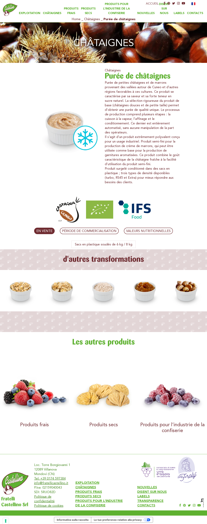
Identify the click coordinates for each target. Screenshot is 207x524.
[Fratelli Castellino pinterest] (168, 3)
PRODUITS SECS (88, 496)
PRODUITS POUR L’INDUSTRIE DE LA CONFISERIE (116, 9)
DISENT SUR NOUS (164, 9)
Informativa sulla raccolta (72, 519)
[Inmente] (202, 503)
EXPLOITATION (29, 13)
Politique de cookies (48, 506)
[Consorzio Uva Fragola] (158, 469)
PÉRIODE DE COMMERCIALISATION (89, 231)
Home (76, 19)
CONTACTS (195, 13)
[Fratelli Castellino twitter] (173, 3)
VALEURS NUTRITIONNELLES (148, 231)
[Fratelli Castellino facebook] (164, 3)
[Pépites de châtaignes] (20, 290)
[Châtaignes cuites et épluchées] (186, 290)
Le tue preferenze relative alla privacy (118, 519)
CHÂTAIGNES (52, 13)
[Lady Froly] (187, 470)
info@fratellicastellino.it (51, 483)
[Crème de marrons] (145, 290)
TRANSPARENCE (150, 501)
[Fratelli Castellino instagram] (178, 3)
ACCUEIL (152, 3)
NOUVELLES (146, 13)
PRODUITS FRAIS (88, 492)
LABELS (179, 13)
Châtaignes (92, 19)
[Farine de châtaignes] (103, 290)
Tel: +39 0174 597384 (50, 478)
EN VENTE (44, 231)
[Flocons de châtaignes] (62, 290)
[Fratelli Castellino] (10, 9)
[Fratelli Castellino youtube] (183, 3)
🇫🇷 (193, 4)
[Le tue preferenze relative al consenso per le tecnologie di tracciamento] (6, 521)
